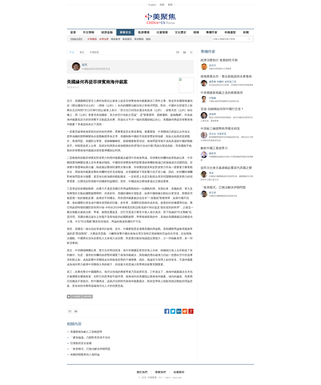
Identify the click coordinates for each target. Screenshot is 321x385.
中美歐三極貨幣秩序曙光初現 (220, 128)
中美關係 (76, 296)
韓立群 (212, 192)
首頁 (73, 32)
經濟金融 (107, 32)
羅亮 (84, 64)
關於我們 (142, 372)
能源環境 (143, 32)
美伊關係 (139, 39)
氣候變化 (127, 39)
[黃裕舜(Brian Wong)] (204, 115)
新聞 (246, 32)
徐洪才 (212, 65)
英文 (82, 52)
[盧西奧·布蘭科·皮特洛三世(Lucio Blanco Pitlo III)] (204, 82)
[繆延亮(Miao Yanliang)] (204, 154)
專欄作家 (211, 32)
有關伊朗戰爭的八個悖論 (85, 354)
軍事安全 (125, 32)
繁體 (170, 4)
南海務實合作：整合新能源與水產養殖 (226, 76)
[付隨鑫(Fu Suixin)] (204, 99)
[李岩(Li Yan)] (204, 174)
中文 (72, 52)
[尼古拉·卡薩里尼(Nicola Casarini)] (204, 135)
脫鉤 (148, 39)
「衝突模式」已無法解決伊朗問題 (90, 348)
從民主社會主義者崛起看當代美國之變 (226, 167)
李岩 (211, 173)
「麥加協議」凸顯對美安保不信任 (90, 337)
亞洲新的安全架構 (81, 343)
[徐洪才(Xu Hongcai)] (204, 66)
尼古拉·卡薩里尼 (217, 133)
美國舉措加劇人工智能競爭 (86, 331)
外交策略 (88, 32)
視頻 (196, 32)
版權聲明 (179, 372)
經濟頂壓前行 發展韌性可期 (219, 60)
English (152, 4)
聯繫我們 (160, 372)
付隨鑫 (212, 98)
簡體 (162, 4)
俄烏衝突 (115, 39)
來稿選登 (230, 32)
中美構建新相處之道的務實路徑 (222, 92)
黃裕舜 (212, 114)
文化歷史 (180, 32)
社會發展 (162, 32)
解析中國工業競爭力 (214, 148)
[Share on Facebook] (166, 311)
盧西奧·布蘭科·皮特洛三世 (222, 81)
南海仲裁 (87, 296)
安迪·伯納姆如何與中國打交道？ (222, 109)
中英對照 (94, 52)
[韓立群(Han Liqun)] (204, 193)
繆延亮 (212, 153)
